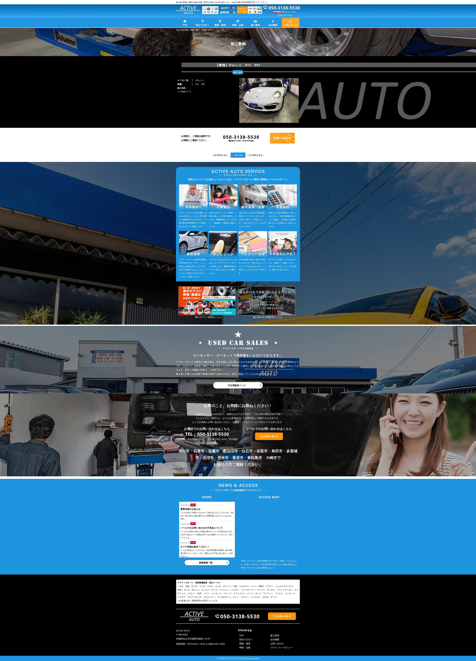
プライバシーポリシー (281, 647)
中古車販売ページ (237, 385)
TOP (185, 24)
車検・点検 (237, 24)
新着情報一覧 (205, 562)
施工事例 (255, 24)
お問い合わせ (277, 643)
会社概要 (272, 24)
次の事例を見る (255, 155)
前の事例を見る (220, 155)
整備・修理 (220, 24)
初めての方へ (202, 24)
